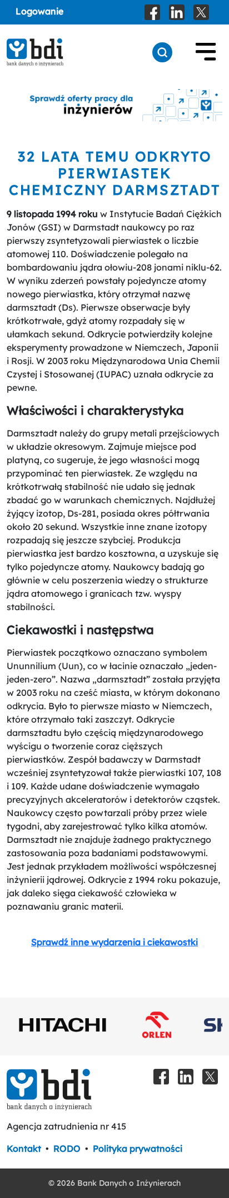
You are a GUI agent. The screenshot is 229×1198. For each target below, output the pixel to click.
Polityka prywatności (137, 1148)
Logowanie (39, 11)
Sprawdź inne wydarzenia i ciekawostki (114, 941)
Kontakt (24, 1148)
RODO (67, 1148)
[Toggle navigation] (206, 52)
